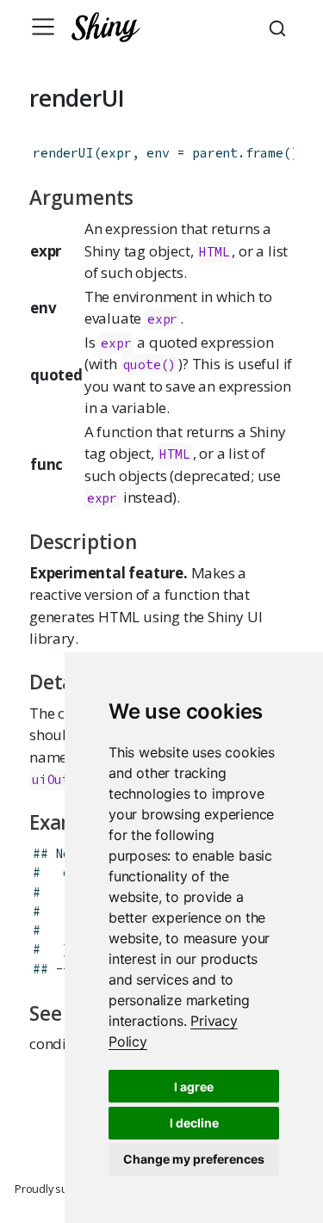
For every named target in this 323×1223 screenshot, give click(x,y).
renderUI (63, 153)
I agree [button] (194, 1086)
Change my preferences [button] (193, 1159)
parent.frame (237, 153)
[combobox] (280, 26)
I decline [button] (194, 1122)
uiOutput (62, 779)
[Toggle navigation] (43, 26)
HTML (214, 252)
